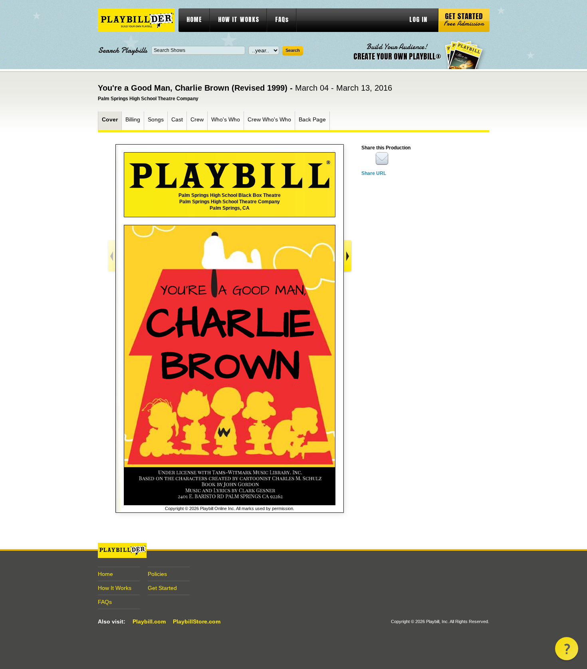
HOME (194, 19)
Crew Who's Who (269, 119)
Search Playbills (122, 50)
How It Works (114, 588)
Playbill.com (149, 621)
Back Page (312, 119)
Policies (157, 574)
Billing (132, 119)
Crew (197, 119)
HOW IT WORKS (238, 19)
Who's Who (225, 119)
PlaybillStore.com (196, 621)
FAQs (282, 19)
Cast (177, 119)
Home (105, 574)
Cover (110, 119)
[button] (566, 648)
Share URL (373, 173)
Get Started (162, 588)
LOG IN (418, 19)
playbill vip (136, 20)
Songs (156, 119)
